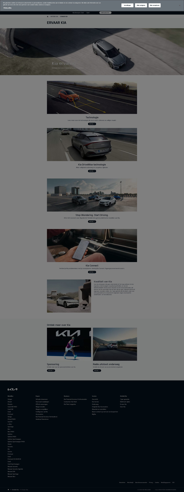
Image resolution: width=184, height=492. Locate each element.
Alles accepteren (154, 5)
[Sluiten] (179, 5)
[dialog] (92, 5)
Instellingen (127, 5)
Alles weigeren (141, 5)
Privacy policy (7, 8)
